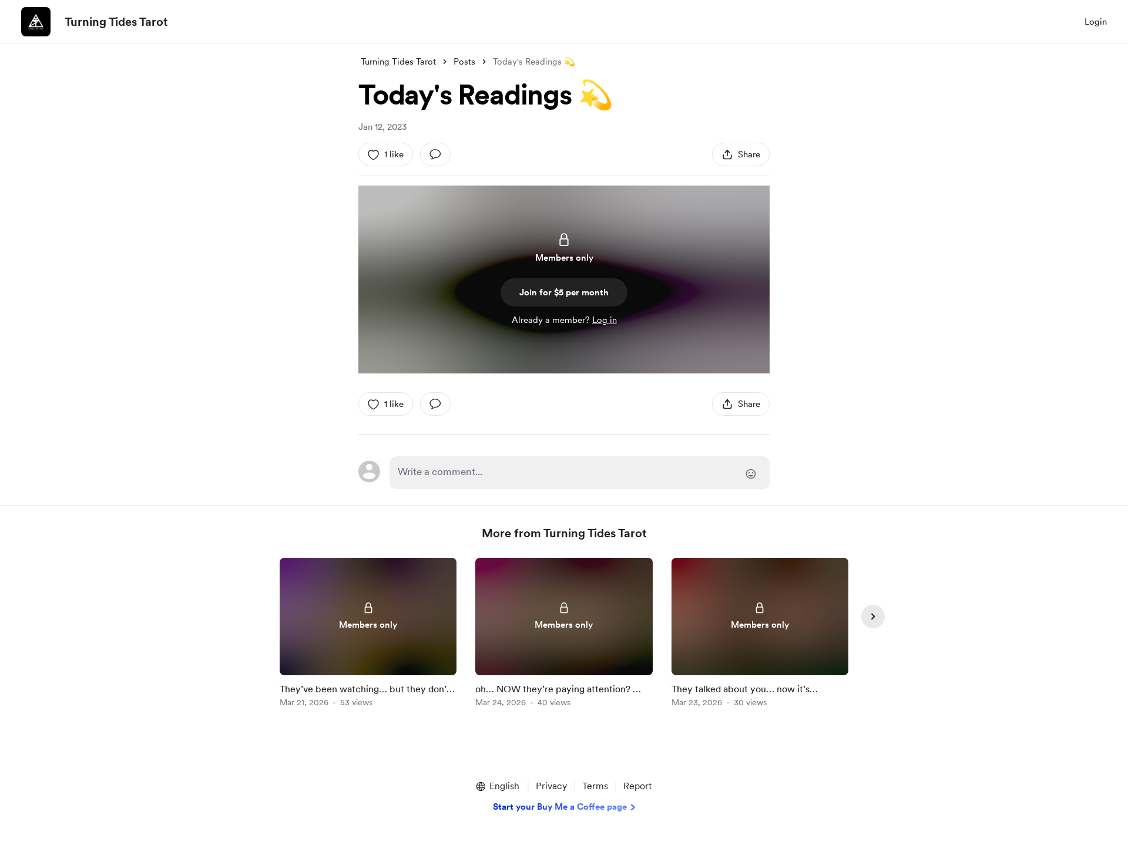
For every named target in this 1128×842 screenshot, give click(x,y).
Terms (595, 786)
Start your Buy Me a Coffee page (560, 806)
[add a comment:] (435, 154)
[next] (873, 616)
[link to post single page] (368, 634)
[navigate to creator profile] (36, 21)
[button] (497, 786)
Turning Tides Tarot (116, 22)
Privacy (551, 786)
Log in (604, 320)
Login (1096, 21)
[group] (368, 634)
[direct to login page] (580, 472)
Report (637, 786)
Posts (464, 61)
